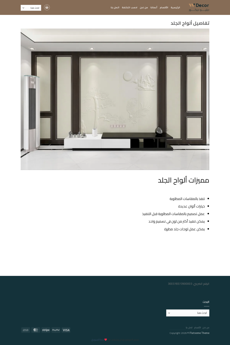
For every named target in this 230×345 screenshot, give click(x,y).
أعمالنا (153, 7)
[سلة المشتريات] (47, 7)
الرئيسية (175, 7)
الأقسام (164, 7)
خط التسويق (97, 339)
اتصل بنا (115, 7)
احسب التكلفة (129, 7)
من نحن (144, 7)
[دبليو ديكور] (197, 7)
